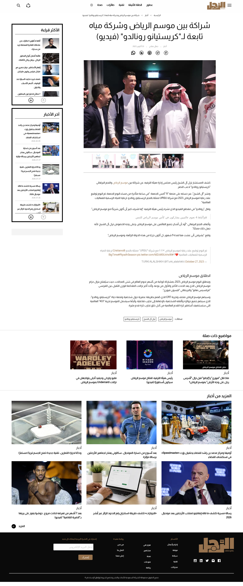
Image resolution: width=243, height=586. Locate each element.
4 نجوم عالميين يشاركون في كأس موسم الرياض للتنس (166, 217)
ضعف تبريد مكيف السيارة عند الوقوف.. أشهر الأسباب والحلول (28, 83)
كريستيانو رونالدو (132, 319)
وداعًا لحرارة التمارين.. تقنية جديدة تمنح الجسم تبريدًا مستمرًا (30, 171)
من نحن (120, 544)
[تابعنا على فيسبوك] (219, 561)
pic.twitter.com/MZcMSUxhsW (154, 254)
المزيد (21, 526)
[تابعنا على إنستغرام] (213, 561)
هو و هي (147, 545)
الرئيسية (157, 15)
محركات (174, 567)
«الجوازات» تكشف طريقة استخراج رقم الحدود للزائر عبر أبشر (28, 209)
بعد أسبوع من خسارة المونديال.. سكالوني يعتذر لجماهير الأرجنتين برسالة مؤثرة (28, 152)
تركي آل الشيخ (149, 319)
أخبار (146, 15)
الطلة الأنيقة (135, 4)
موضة (175, 550)
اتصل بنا (120, 550)
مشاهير (147, 550)
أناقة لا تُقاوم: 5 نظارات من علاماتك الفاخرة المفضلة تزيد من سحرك (28, 45)
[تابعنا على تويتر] (207, 561)
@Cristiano (119, 250)
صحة (99, 4)
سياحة (175, 556)
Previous (212, 106)
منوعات (147, 562)
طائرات (110, 4)
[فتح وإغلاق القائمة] (229, 5)
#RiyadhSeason (127, 254)
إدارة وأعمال (172, 544)
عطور (149, 4)
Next (87, 106)
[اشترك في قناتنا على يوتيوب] (195, 561)
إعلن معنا (120, 556)
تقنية (121, 4)
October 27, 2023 (194, 261)
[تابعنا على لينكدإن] (201, 561)
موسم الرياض (120, 182)
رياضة (148, 568)
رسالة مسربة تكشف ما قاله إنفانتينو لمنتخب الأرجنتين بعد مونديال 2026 (28, 190)
